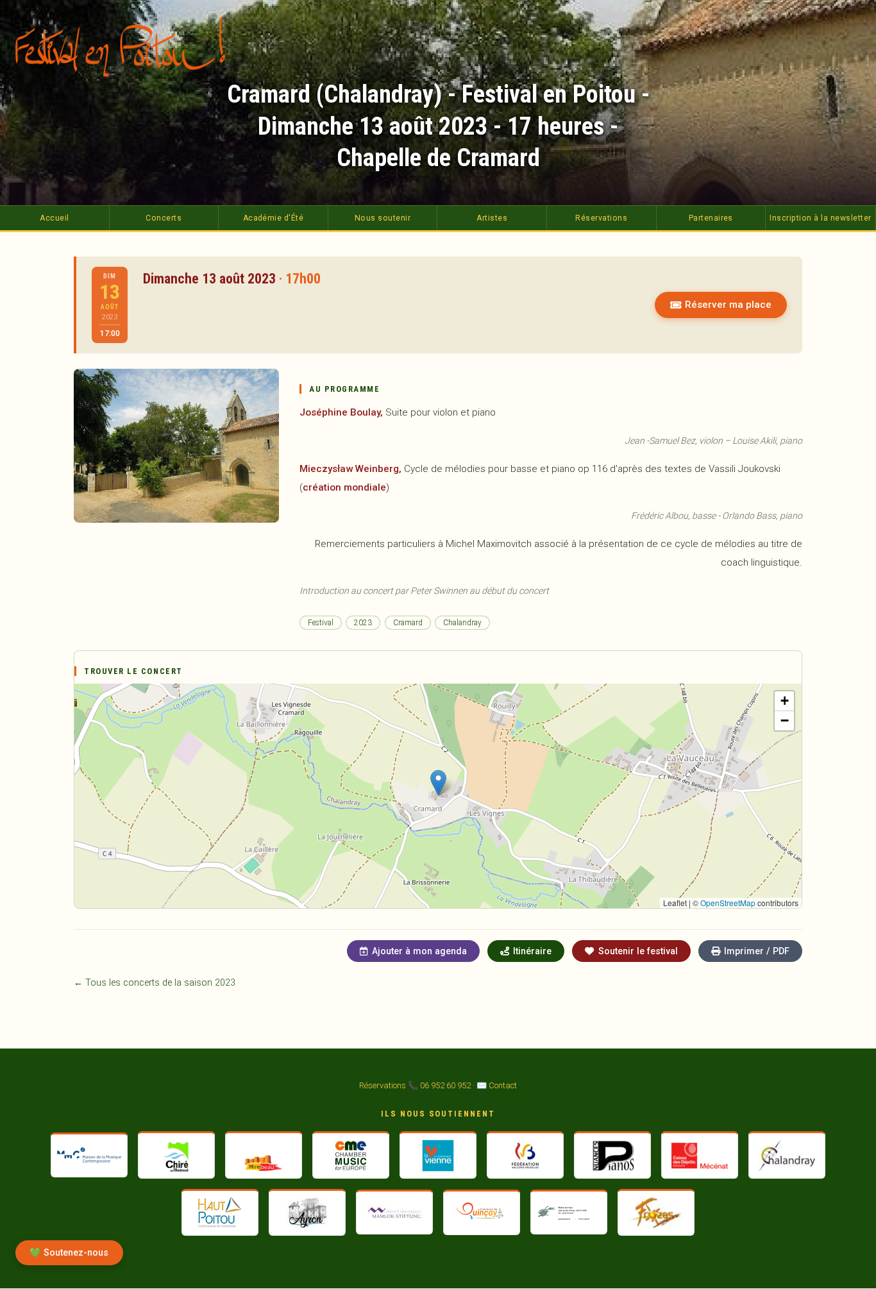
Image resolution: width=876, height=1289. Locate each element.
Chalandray (462, 622)
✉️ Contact (496, 1085)
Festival (320, 622)
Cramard (408, 622)
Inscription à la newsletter (820, 218)
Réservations (601, 218)
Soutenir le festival (638, 951)
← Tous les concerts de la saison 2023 (154, 982)
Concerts (163, 218)
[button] (438, 783)
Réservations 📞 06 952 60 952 (415, 1085)
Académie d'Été (273, 218)
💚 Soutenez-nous (68, 1252)
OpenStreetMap (727, 902)
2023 (363, 622)
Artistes (491, 218)
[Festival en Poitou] (129, 46)
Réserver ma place (728, 304)
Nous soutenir (382, 218)
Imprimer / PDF (756, 951)
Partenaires (711, 218)
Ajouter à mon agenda (419, 951)
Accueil (54, 218)
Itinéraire (532, 951)
